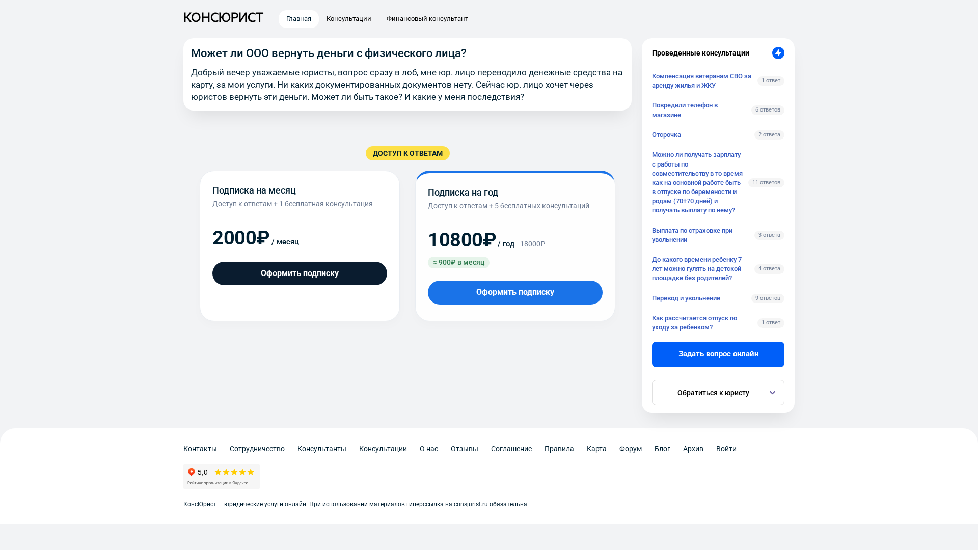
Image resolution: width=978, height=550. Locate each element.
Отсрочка (666, 135)
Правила (559, 449)
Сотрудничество (257, 449)
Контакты (200, 449)
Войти (726, 449)
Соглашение (511, 449)
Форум (630, 449)
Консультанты (321, 449)
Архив (693, 449)
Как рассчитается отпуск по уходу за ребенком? (694, 322)
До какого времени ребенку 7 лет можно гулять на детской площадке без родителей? (697, 269)
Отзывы (464, 449)
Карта (597, 449)
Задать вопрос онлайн (718, 354)
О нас (429, 449)
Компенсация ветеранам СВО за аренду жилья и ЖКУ (701, 80)
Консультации (383, 449)
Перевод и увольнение (686, 298)
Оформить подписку (300, 273)
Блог (662, 449)
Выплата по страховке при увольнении (692, 235)
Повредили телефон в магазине (685, 109)
